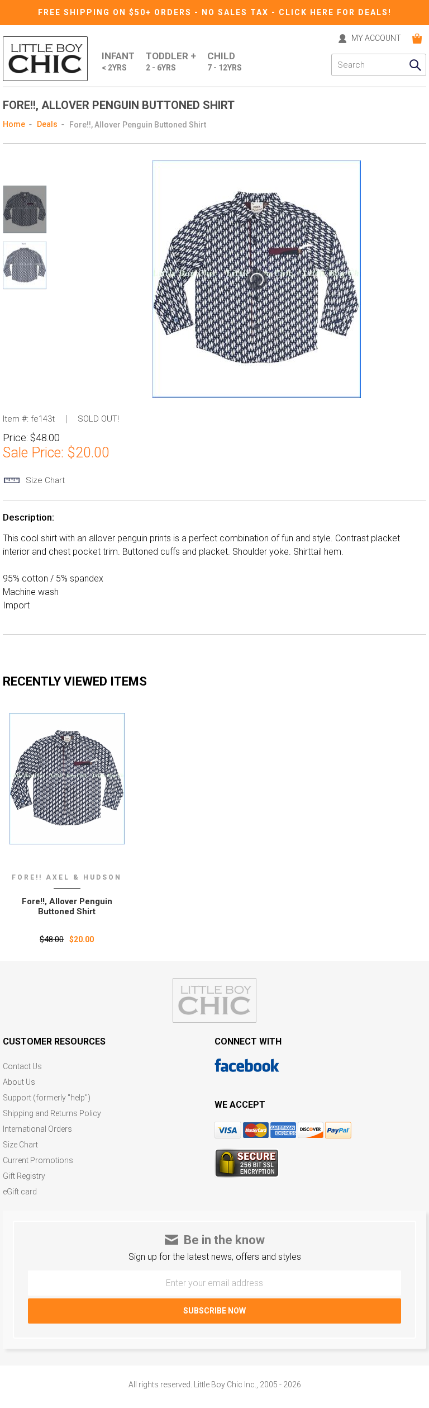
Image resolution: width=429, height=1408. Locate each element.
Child (224, 61)
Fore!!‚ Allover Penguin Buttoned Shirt (67, 906)
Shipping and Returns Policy (52, 1113)
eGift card (20, 1192)
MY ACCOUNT (376, 38)
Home (14, 124)
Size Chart (20, 1145)
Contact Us (22, 1066)
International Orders (37, 1129)
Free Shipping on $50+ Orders (116, 12)
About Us (19, 1082)
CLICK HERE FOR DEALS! (335, 12)
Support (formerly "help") (46, 1098)
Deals (47, 124)
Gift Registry (24, 1176)
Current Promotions (38, 1160)
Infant (118, 61)
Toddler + (171, 61)
